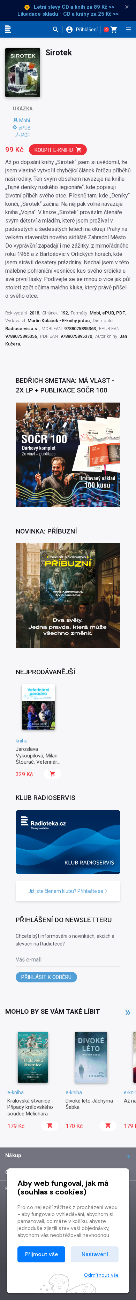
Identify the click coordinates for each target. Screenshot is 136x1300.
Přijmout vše (41, 1254)
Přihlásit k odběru (46, 977)
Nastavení (95, 1254)
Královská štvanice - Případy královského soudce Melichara (30, 1107)
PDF (25, 135)
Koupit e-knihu (54, 150)
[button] (57, 29)
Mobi (24, 120)
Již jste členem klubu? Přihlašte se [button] (66, 891)
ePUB (24, 128)
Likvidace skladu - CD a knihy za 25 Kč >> (68, 14)
